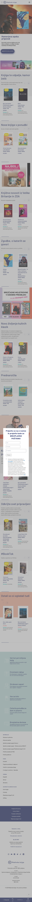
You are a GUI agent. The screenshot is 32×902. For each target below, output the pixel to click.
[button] (27, 427)
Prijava (8, 455)
